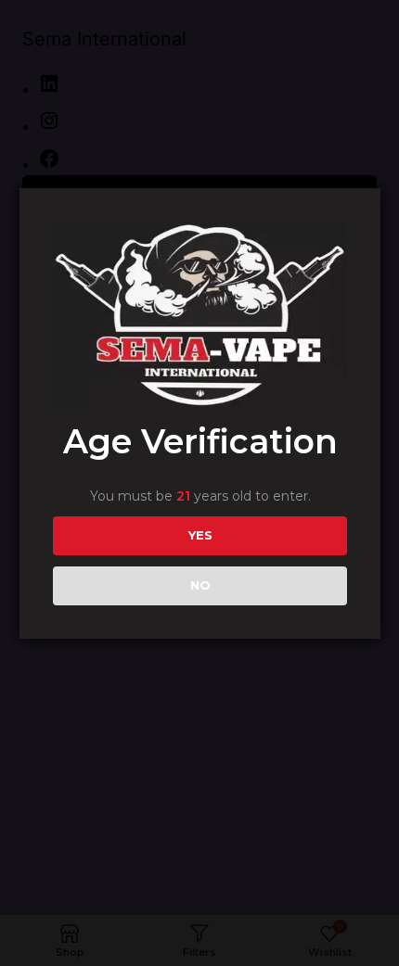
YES (200, 534)
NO (200, 585)
